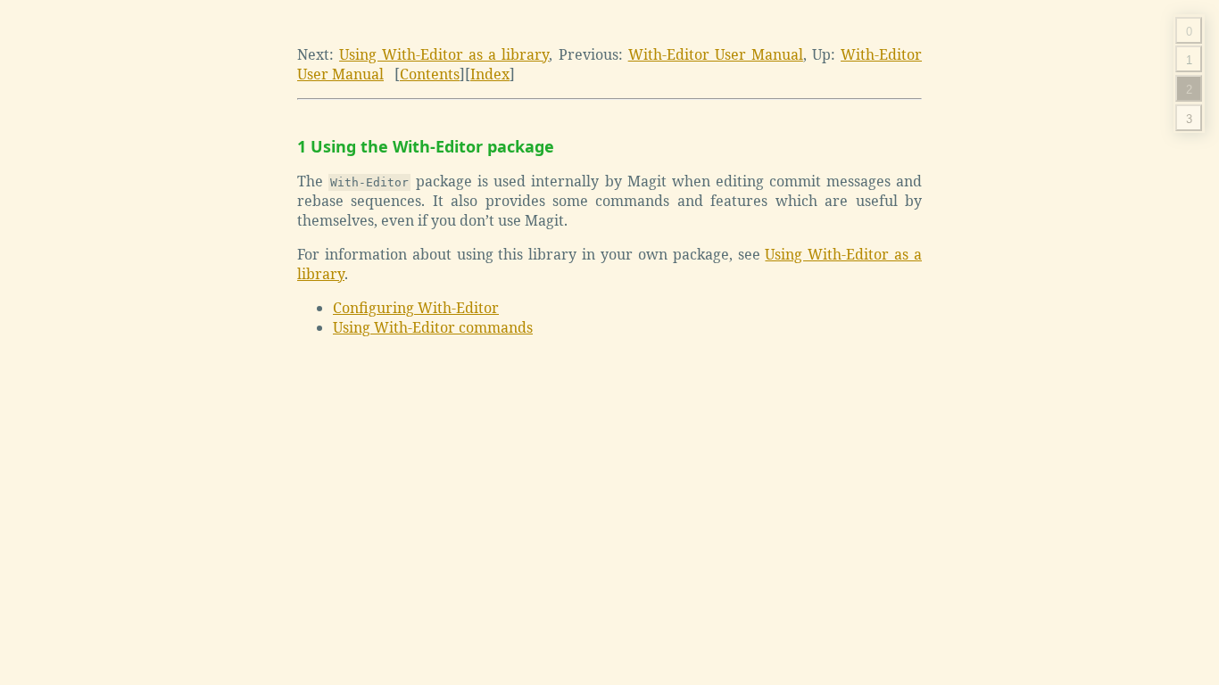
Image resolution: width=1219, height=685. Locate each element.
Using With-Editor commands (433, 327)
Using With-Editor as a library (444, 54)
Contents (430, 74)
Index (490, 74)
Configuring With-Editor (416, 308)
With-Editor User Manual (715, 54)
